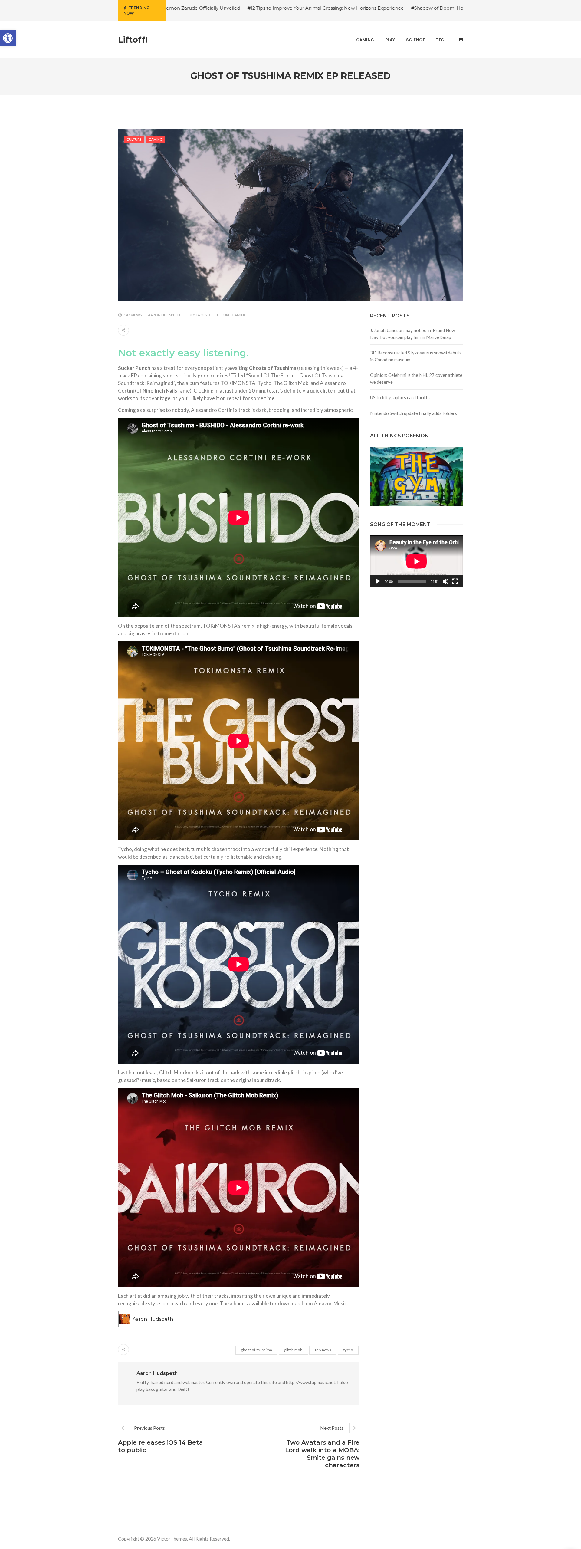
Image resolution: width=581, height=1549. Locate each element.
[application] (416, 561)
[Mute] (445, 581)
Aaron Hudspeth (164, 315)
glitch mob (293, 1349)
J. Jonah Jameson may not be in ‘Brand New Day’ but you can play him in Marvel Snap (412, 333)
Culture (133, 139)
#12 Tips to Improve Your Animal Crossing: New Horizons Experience (228, 8)
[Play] (378, 581)
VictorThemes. (172, 1538)
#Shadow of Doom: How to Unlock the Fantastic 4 (371, 8)
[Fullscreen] (455, 581)
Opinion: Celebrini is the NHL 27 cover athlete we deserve (416, 378)
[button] (8, 38)
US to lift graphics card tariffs (400, 397)
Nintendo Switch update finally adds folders (413, 413)
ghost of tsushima (256, 1349)
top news (323, 1349)
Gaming (155, 139)
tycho (348, 1349)
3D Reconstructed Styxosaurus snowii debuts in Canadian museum (415, 356)
